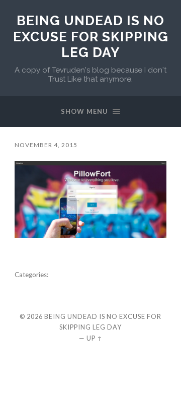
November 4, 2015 (46, 145)
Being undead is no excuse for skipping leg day (90, 36)
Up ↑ (94, 338)
